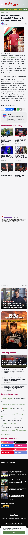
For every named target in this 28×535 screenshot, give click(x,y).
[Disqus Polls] (14, 197)
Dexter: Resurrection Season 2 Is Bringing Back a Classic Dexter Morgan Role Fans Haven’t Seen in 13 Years (17, 473)
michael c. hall (11, 105)
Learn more (10, 529)
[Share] (26, 24)
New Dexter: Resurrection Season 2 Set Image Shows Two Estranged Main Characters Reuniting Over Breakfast (14, 387)
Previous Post (5, 285)
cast (6, 12)
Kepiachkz (6, 426)
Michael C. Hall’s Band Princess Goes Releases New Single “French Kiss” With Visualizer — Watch (7, 157)
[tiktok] (21, 524)
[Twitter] (15, 109)
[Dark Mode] (23, 4)
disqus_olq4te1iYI (8, 398)
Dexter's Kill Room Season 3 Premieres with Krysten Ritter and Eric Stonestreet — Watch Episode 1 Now (20, 174)
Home (2, 12)
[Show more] (23, 109)
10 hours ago (13, 423)
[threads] (15, 524)
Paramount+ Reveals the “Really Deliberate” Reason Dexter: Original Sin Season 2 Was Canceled (14, 379)
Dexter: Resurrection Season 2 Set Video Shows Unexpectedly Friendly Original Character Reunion (14, 371)
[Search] (26, 4)
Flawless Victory (7, 408)
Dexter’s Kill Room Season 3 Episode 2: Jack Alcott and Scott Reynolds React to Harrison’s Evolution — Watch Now (20, 139)
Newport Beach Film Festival (11, 57)
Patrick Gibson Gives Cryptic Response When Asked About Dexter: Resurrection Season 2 (6, 173)
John (9, 114)
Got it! (14, 532)
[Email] (20, 109)
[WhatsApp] (18, 109)
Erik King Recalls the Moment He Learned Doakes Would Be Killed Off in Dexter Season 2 (21, 157)
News (25, 9)
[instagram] (12, 524)
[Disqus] (14, 231)
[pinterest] (18, 524)
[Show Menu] (2, 4)
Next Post (24, 285)
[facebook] (6, 524)
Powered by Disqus (5, 434)
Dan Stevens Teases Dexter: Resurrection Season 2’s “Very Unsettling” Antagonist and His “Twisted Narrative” (6, 139)
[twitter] (9, 524)
